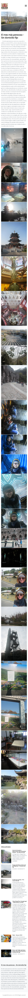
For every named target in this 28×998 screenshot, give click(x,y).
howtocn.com (11, 995)
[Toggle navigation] (26, 5)
